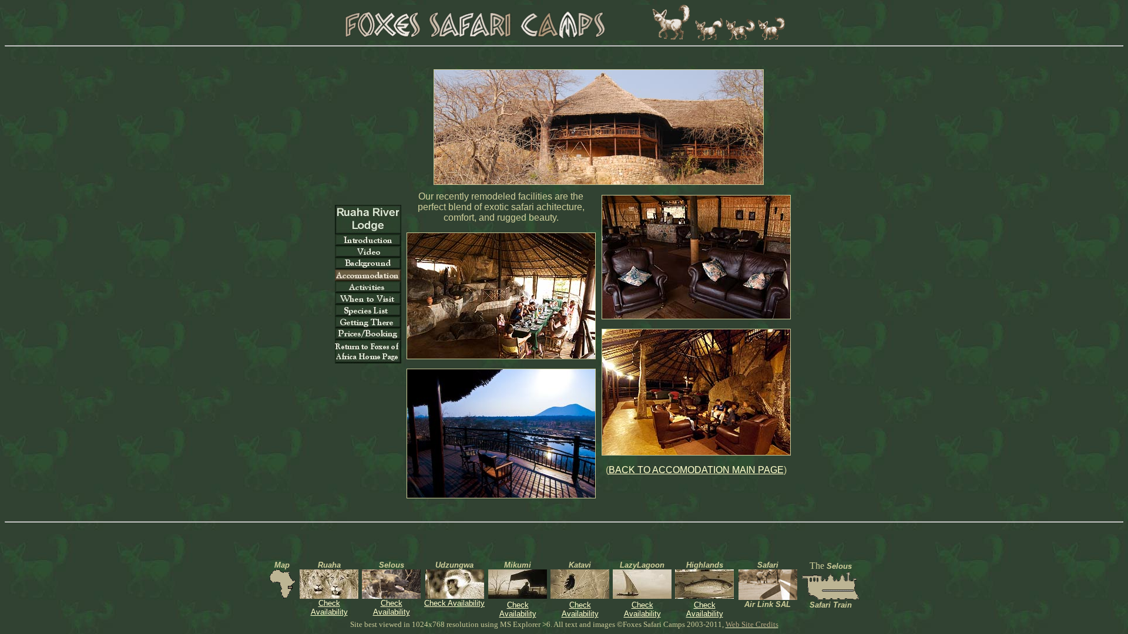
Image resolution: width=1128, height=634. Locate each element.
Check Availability (329, 607)
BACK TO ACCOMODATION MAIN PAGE (696, 470)
